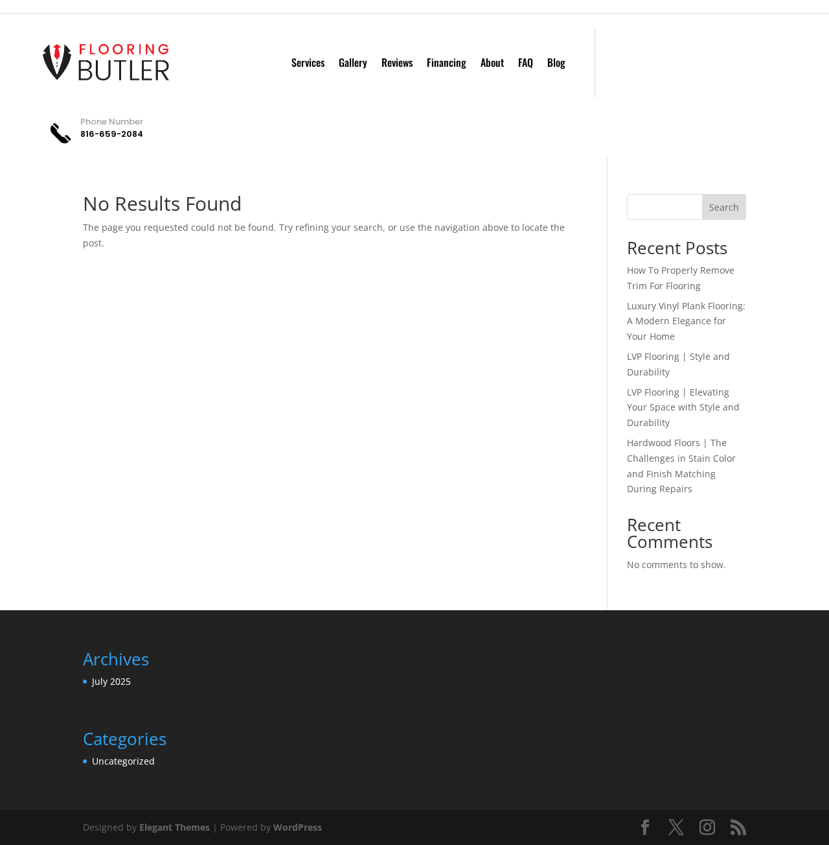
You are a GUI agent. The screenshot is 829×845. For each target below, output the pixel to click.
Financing (446, 62)
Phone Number (111, 121)
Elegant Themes (174, 827)
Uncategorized (123, 761)
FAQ (525, 62)
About (492, 62)
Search (724, 207)
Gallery (353, 62)
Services (307, 62)
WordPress (297, 827)
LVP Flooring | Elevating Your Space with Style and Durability (683, 407)
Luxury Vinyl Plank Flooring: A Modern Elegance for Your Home (686, 321)
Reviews (397, 62)
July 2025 (111, 681)
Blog (556, 62)
